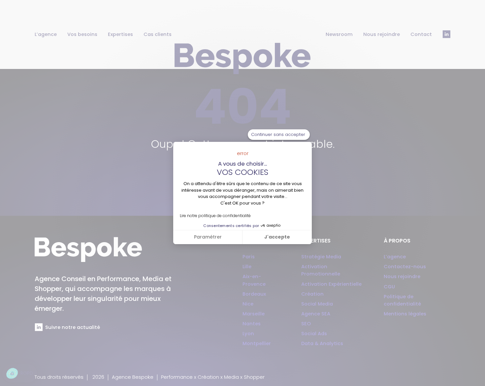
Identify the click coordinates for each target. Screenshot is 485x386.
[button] (19, 373)
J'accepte (277, 237)
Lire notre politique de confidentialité (215, 215)
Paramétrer (208, 237)
